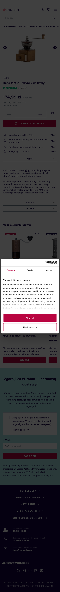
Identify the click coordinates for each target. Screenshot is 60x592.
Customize (28, 327)
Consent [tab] (11, 270)
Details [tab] (30, 270)
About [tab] (49, 270)
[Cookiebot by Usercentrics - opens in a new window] (44, 262)
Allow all (30, 318)
